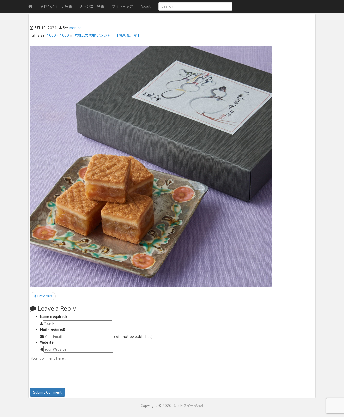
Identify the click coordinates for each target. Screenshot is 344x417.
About (146, 6)
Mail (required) (52, 329)
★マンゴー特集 (92, 6)
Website (47, 342)
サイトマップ (122, 6)
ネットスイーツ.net (188, 405)
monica (75, 27)
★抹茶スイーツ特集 (56, 6)
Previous (44, 296)
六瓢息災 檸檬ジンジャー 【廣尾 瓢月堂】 (107, 35)
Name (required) (53, 316)
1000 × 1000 (58, 35)
